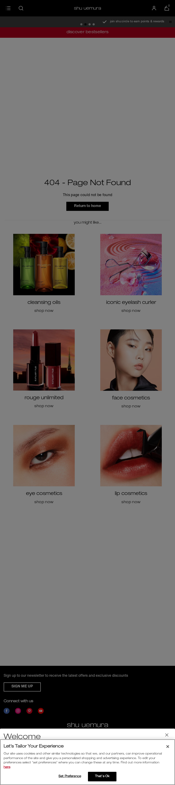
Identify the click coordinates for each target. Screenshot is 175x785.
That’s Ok (102, 776)
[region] (87, 762)
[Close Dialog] (167, 735)
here (7, 767)
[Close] (168, 747)
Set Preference (70, 776)
